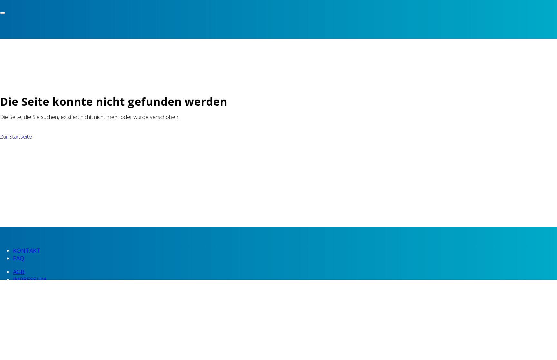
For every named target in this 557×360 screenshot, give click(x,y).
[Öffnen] (2, 13)
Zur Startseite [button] (16, 136)
